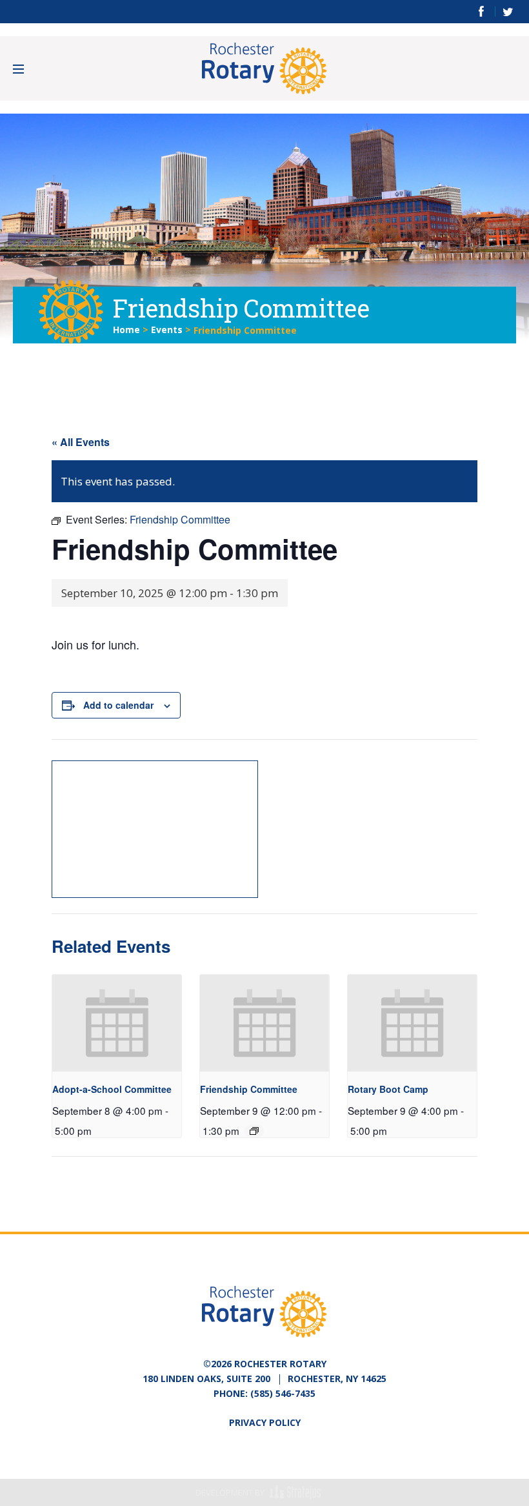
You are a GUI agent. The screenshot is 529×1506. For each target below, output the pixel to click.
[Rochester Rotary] (264, 68)
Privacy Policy (265, 1422)
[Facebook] (481, 11)
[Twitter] (508, 11)
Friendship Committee (248, 1089)
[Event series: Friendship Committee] (254, 1131)
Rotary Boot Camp (388, 1089)
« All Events (81, 441)
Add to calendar (118, 704)
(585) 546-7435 (282, 1393)
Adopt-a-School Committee (112, 1089)
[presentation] (116, 1023)
